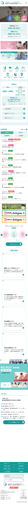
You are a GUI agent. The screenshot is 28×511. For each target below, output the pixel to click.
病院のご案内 (7, 466)
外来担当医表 (8, 109)
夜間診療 (15, 77)
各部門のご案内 (6, 468)
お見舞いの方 (23, 70)
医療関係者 (7, 135)
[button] (8, 240)
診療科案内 (21, 466)
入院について (21, 463)
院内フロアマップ (9, 118)
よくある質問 (7, 471)
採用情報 (21, 135)
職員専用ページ (14, 487)
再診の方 (11, 70)
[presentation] (2, 235)
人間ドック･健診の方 (8, 77)
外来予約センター (14, 97)
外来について (7, 463)
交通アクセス (21, 77)
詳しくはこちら (6, 370)
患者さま (21, 132)
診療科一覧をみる (14, 244)
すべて (7, 132)
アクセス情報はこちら (14, 422)
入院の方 (17, 70)
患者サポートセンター (10, 113)
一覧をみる (22, 129)
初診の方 (4, 70)
